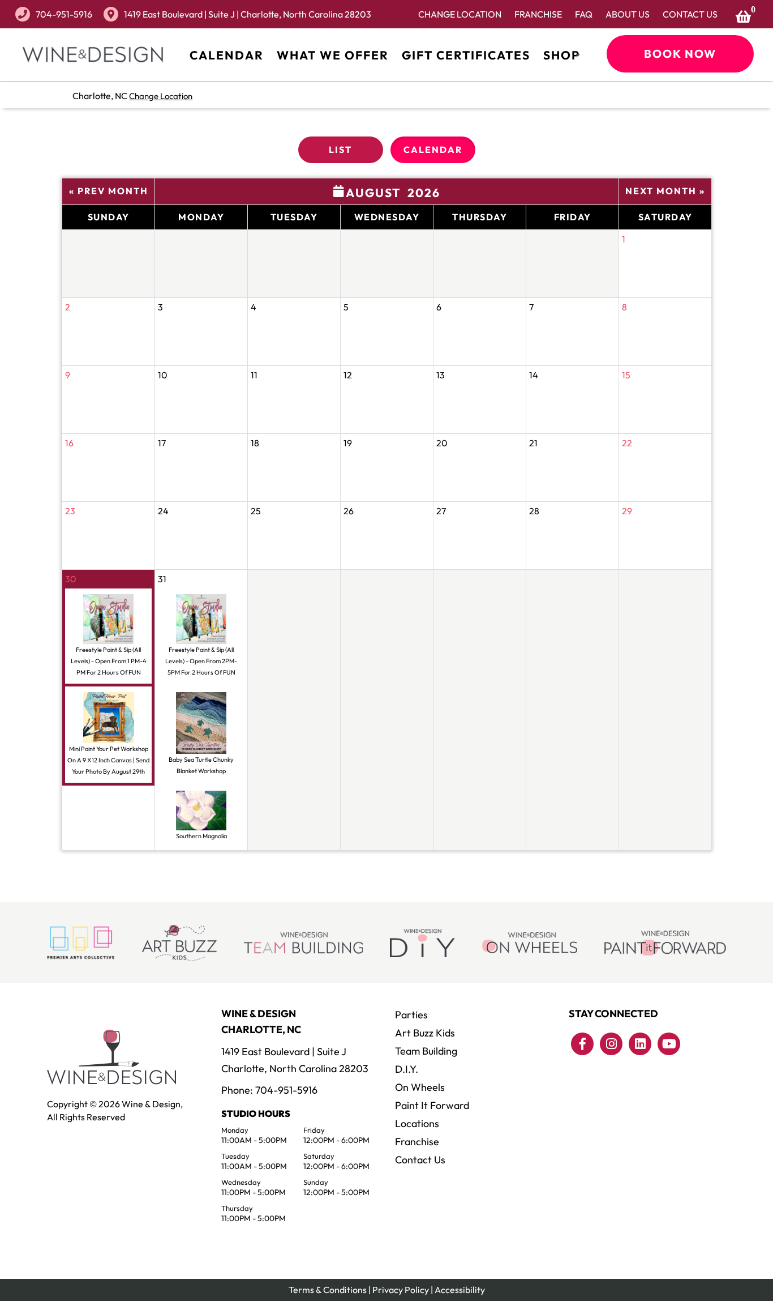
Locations (417, 1123)
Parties (411, 1014)
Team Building (426, 1050)
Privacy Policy (400, 1289)
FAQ (583, 14)
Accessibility (460, 1289)
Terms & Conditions (328, 1289)
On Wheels (420, 1087)
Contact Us (690, 14)
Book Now (680, 53)
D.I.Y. (406, 1069)
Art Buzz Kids (425, 1032)
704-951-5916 (64, 14)
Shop (561, 55)
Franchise (538, 14)
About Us (627, 14)
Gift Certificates (466, 55)
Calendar (227, 55)
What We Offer (333, 55)
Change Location (459, 14)
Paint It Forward (432, 1105)
